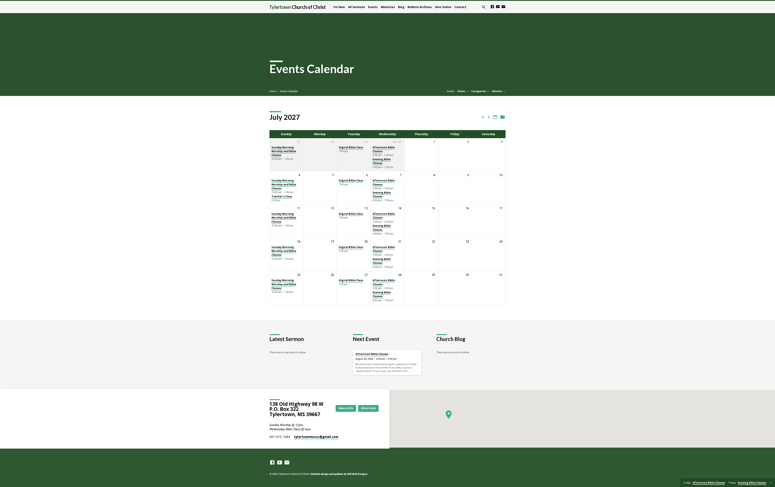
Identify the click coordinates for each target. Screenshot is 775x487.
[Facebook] (492, 6)
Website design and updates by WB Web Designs (339, 473)
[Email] (503, 6)
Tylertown (297, 7)
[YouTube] (498, 6)
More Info (346, 408)
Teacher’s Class (281, 196)
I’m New (339, 7)
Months (497, 91)
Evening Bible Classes (382, 161)
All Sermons (356, 7)
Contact (460, 7)
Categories (479, 91)
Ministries (388, 7)
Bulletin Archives (420, 7)
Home (272, 91)
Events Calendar (289, 91)
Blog (401, 7)
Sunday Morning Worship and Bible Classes (283, 151)
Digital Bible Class (351, 147)
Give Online (443, 7)
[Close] (771, 482)
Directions (368, 408)
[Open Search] (484, 7)
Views (462, 91)
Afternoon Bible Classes (384, 149)
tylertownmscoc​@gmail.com (316, 437)
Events (373, 7)
